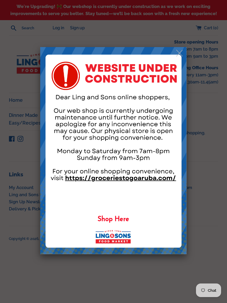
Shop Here (113, 219)
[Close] (180, 53)
